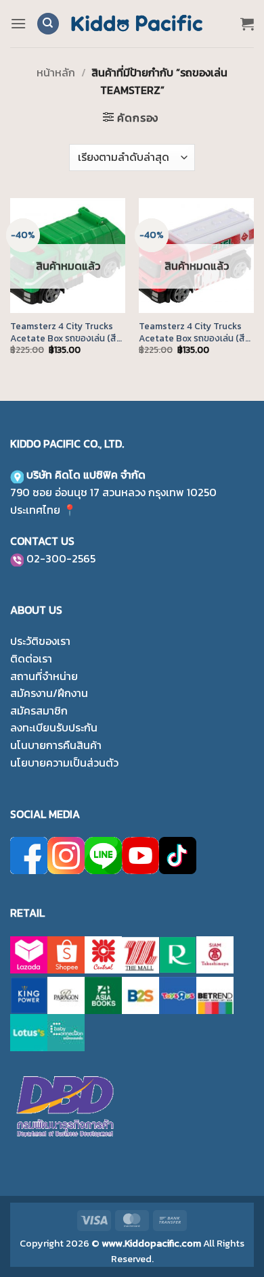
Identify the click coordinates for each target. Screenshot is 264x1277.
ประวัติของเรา (40, 641)
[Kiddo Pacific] (137, 23)
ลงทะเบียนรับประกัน (53, 727)
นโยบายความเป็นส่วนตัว (64, 762)
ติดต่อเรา (31, 658)
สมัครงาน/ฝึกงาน (49, 693)
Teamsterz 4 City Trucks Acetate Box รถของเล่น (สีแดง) (192, 332)
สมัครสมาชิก (39, 710)
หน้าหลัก (56, 72)
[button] (18, 23)
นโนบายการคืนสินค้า (56, 745)
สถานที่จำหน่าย (44, 676)
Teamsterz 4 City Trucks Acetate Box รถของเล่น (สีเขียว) (63, 332)
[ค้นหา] (48, 24)
